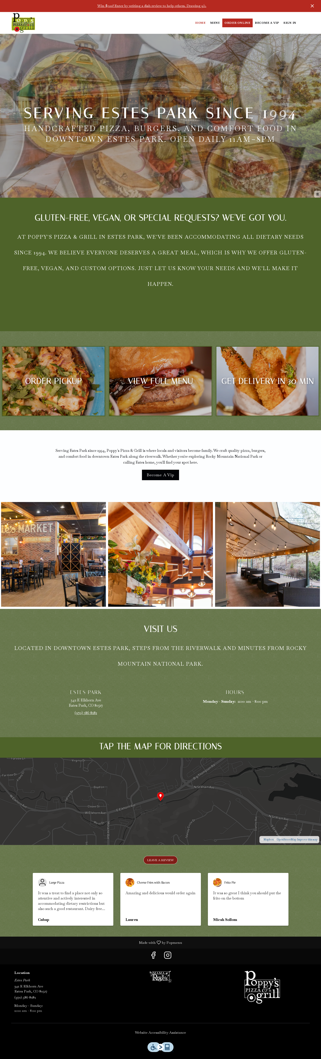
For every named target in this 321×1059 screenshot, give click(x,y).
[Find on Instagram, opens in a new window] (168, 956)
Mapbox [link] (269, 839)
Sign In (289, 23)
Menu (215, 23)
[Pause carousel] (317, 194)
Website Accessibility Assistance (160, 1032)
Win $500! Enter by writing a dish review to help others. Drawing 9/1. (151, 5)
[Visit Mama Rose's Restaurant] (160, 976)
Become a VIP (267, 23)
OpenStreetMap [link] (286, 839)
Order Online (237, 23)
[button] (53, 554)
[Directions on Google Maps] (160, 801)
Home (200, 23)
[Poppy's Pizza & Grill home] (23, 23)
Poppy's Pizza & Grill (262, 987)
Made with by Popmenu (92, 942)
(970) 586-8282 (25, 997)
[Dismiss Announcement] (312, 6)
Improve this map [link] (307, 839)
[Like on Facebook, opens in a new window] (153, 956)
